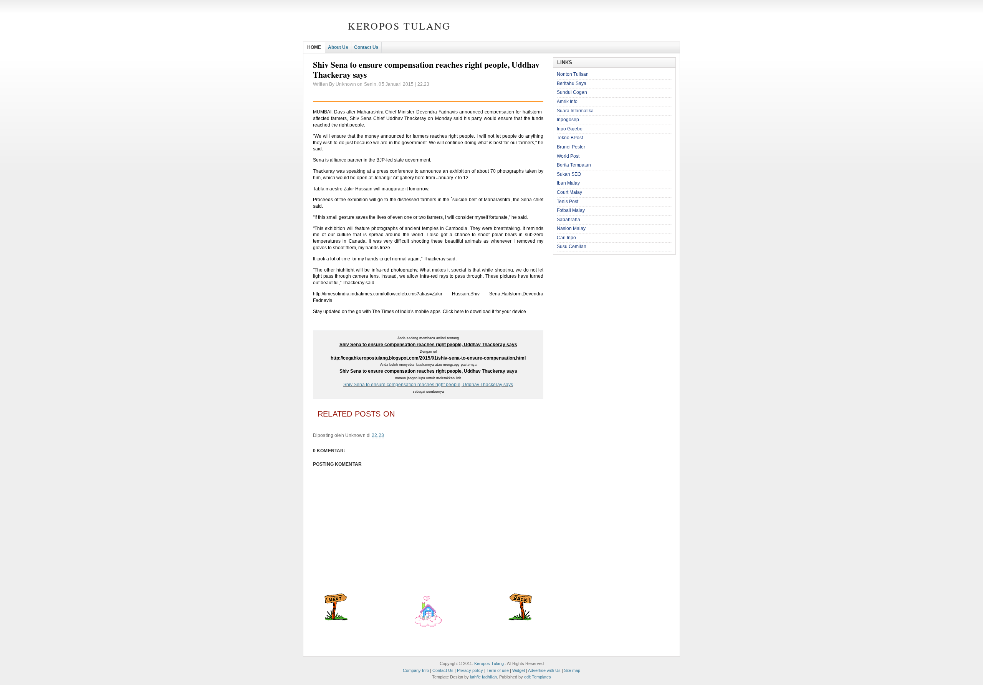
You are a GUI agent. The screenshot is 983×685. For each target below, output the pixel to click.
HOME (314, 47)
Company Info (416, 670)
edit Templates (537, 677)
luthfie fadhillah (483, 677)
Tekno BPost (570, 137)
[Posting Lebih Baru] (336, 619)
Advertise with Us (544, 670)
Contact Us (366, 47)
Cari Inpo (566, 237)
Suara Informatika (575, 110)
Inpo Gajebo (570, 129)
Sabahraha (568, 219)
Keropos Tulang (399, 25)
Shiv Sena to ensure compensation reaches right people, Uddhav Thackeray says (428, 384)
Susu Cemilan (571, 246)
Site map (572, 670)
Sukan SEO (569, 174)
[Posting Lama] (520, 619)
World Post (568, 156)
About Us (338, 47)
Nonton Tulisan (573, 74)
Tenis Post (567, 201)
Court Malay (569, 192)
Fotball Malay (571, 210)
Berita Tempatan (574, 165)
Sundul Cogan (572, 92)
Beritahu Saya (571, 83)
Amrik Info (567, 101)
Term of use (498, 670)
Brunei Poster (571, 147)
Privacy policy (470, 670)
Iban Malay (568, 183)
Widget (518, 670)
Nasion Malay (571, 228)
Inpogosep (568, 119)
